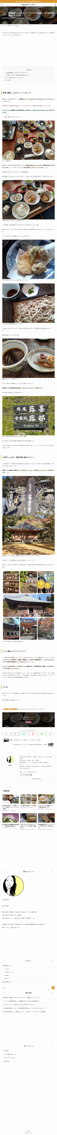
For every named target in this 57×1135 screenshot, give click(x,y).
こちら (20, 117)
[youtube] (31, 775)
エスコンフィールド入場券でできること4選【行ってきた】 (18, 1004)
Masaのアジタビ (28, 4)
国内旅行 (5, 18)
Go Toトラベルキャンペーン (32, 709)
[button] (6, 734)
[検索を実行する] (53, 987)
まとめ (9, 80)
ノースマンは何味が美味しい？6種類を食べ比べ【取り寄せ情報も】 (21, 1001)
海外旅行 (7, 982)
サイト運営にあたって (10, 1054)
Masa (10, 765)
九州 (9, 18)
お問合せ (6, 1050)
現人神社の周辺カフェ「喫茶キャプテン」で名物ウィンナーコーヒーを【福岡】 (24, 1011)
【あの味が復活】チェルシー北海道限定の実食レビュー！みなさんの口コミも (23, 1008)
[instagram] (26, 775)
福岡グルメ (14, 18)
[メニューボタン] (2, 4)
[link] (21, 775)
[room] (28, 775)
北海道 (7, 975)
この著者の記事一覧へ (36, 779)
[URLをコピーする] (50, 734)
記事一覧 (6, 1061)
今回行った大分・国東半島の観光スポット (18, 75)
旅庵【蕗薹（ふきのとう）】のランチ (17, 72)
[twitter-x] (23, 775)
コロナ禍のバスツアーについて (15, 77)
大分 (43, 709)
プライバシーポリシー (10, 1057)
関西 (7, 978)
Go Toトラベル (22, 709)
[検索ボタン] (55, 4)
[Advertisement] (28, 51)
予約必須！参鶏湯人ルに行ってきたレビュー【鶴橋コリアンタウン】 (21, 997)
